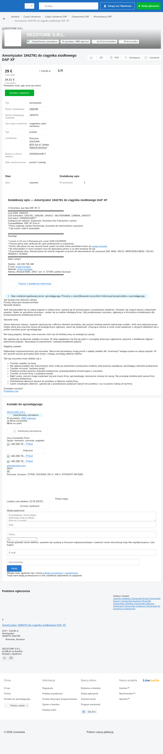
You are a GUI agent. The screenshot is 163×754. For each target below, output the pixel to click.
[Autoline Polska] (11, 6)
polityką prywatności (53, 573)
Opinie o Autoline (50, 704)
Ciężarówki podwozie (135, 606)
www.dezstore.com (16, 465)
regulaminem (71, 573)
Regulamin (47, 688)
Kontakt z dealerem (19, 93)
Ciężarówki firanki (140, 598)
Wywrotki (146, 601)
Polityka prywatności (52, 693)
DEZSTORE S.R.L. (16, 412)
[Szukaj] (42, 6)
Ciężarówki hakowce (144, 603)
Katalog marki (49, 710)
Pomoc (7, 693)
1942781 (33, 109)
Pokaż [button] (29, 444)
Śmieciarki (118, 606)
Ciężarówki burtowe (131, 601)
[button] (91, 57)
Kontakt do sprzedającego (17, 699)
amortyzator (35, 102)
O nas (7, 688)
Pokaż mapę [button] (61, 498)
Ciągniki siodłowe (122, 598)
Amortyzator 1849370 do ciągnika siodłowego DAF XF (34, 625)
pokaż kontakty (99, 246)
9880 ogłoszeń (28, 418)
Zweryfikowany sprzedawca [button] (26, 415)
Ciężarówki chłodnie (123, 603)
